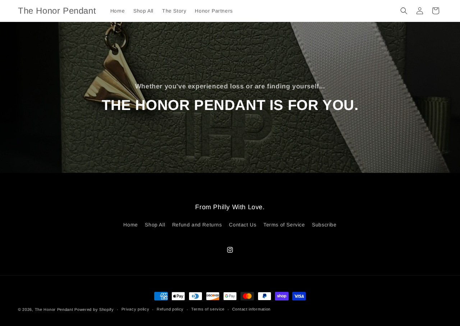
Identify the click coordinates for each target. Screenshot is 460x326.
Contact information (251, 309)
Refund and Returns (197, 225)
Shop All (155, 225)
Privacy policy (135, 309)
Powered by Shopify (94, 309)
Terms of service (208, 309)
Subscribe (324, 225)
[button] (404, 11)
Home (130, 225)
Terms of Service (284, 225)
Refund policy (170, 309)
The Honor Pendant (54, 309)
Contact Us (242, 225)
